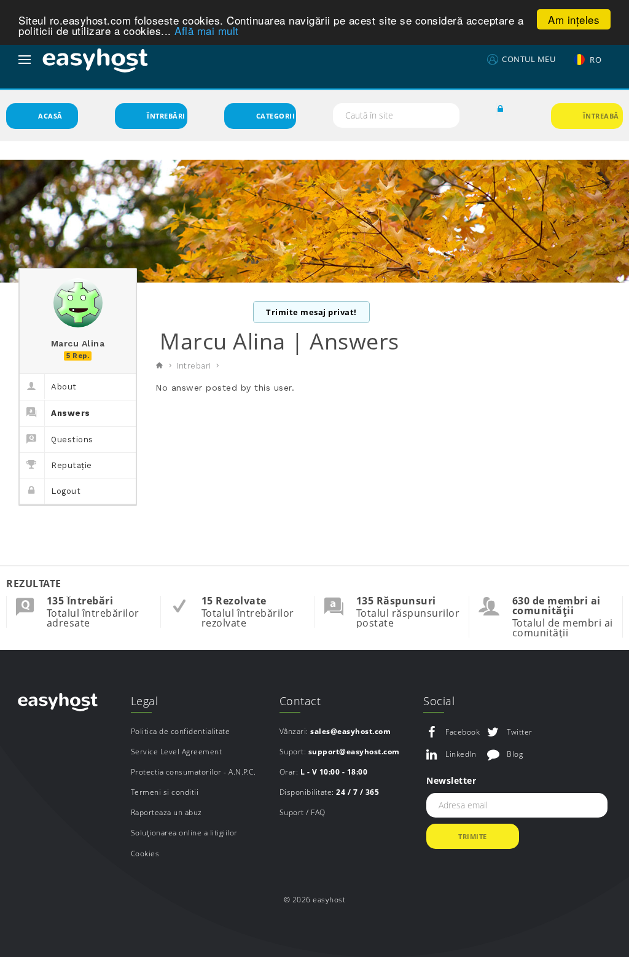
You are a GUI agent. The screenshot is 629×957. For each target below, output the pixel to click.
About (64, 386)
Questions (72, 439)
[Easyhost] (95, 59)
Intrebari (193, 365)
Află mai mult (206, 30)
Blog (515, 754)
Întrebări (166, 115)
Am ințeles (574, 19)
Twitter (520, 732)
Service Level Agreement (176, 751)
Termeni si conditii (165, 792)
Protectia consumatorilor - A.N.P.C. (193, 772)
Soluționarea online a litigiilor (184, 832)
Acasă (50, 115)
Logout (65, 491)
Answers (70, 413)
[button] (501, 109)
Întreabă (601, 115)
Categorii (275, 115)
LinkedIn (460, 754)
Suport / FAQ (302, 812)
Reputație (71, 465)
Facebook (462, 732)
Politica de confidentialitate (180, 731)
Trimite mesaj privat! (311, 312)
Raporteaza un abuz (166, 812)
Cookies (145, 853)
